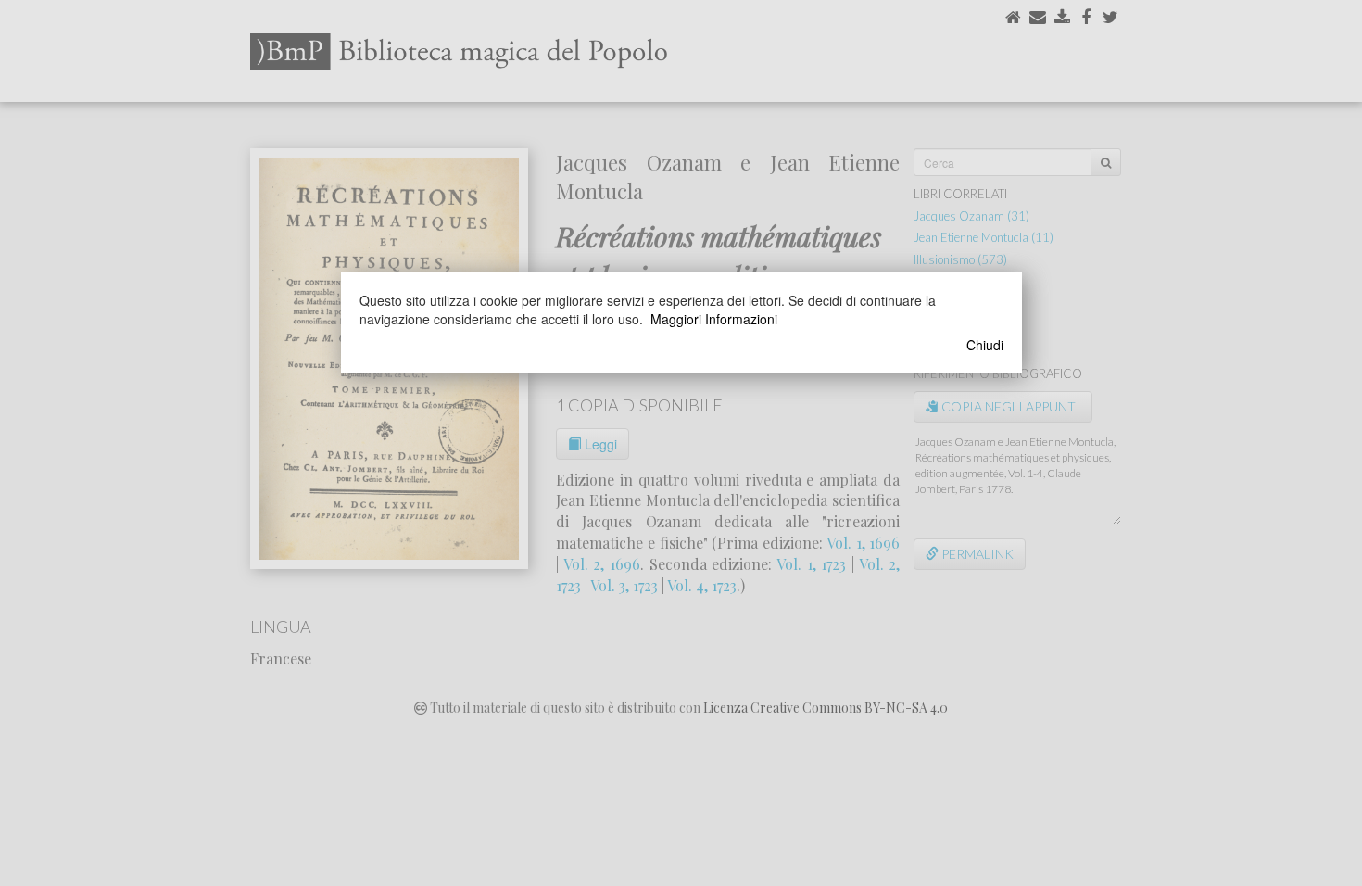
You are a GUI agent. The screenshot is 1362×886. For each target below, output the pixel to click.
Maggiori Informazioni (713, 319)
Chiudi (984, 344)
